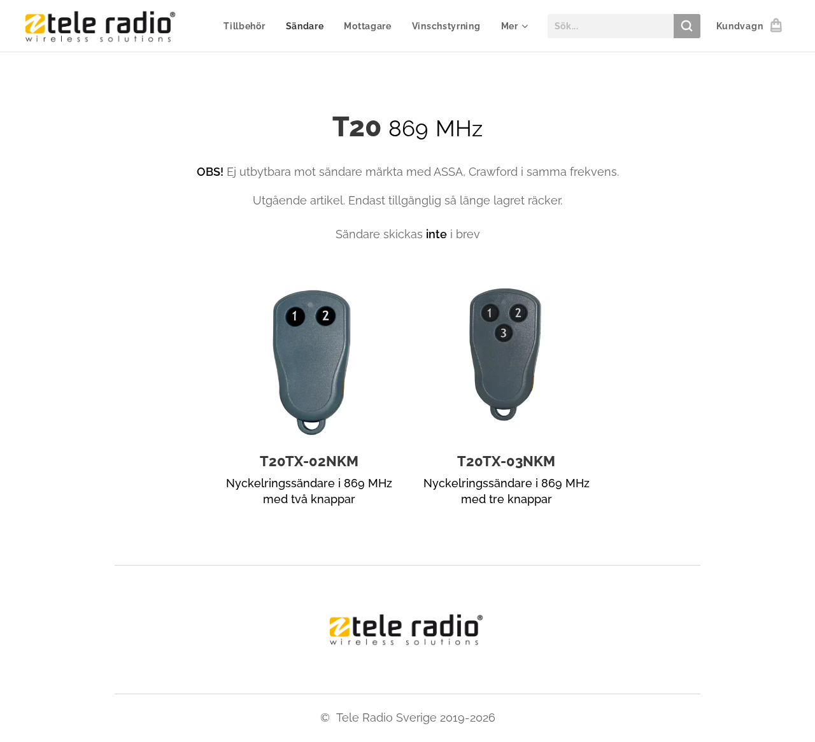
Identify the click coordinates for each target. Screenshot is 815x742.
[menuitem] (247, 26)
